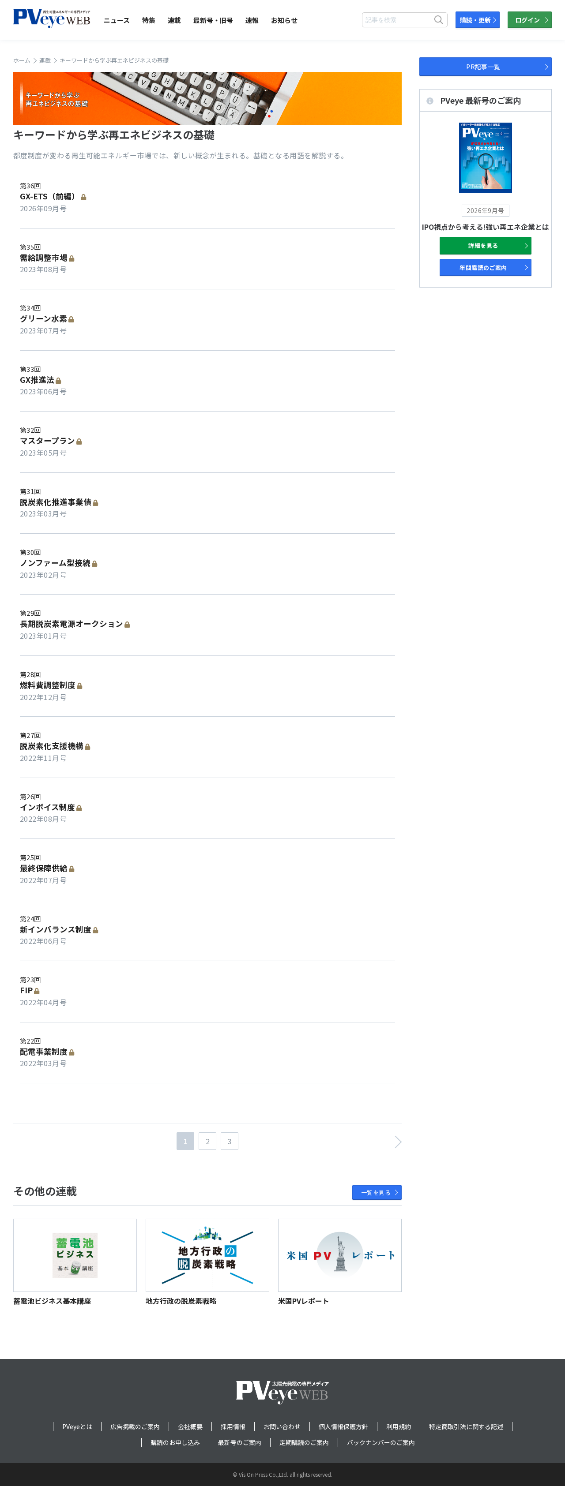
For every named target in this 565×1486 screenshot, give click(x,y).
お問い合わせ (282, 1426)
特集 (148, 20)
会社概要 (190, 1426)
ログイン (527, 19)
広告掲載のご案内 (135, 1426)
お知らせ (284, 20)
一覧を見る (376, 1192)
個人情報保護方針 (343, 1426)
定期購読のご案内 (304, 1442)
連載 (174, 20)
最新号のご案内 (239, 1442)
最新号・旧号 (213, 20)
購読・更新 (475, 19)
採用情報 (233, 1426)
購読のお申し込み (175, 1442)
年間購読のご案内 (483, 267)
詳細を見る (483, 245)
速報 (252, 20)
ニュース (117, 20)
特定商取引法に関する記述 (466, 1426)
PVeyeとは (77, 1426)
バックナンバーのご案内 (381, 1442)
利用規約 (398, 1426)
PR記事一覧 (483, 66)
